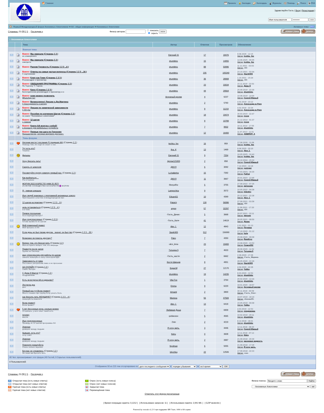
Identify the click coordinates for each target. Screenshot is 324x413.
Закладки (246, 3)
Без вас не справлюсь (33, 351)
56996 (226, 202)
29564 (226, 91)
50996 (226, 67)
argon (173, 208)
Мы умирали (42, 54)
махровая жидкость (253, 341)
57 (205, 208)
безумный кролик (173, 97)
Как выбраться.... (30, 178)
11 (205, 179)
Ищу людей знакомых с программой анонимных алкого (48, 195)
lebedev (247, 192)
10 (205, 197)
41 (205, 220)
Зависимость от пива (32, 261)
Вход (298, 10)
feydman (174, 346)
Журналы (276, 3)
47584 (226, 298)
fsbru (173, 334)
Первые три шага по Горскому (43, 133)
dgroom (247, 215)
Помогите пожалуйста (32, 345)
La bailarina (173, 173)
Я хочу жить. (173, 328)
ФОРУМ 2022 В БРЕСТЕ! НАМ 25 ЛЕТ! (40, 184)
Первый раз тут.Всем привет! (36, 291)
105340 (226, 73)
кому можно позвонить (38, 97)
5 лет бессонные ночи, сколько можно (40, 309)
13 (205, 149)
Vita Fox (173, 280)
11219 (226, 109)
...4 (57, 207)
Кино (38, 90)
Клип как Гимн (43, 78)
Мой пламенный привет (33, 225)
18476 (226, 55)
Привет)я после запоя (32, 249)
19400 (226, 244)
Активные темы (301, 27)
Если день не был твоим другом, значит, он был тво (47, 232)
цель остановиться (31, 207)
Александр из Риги (253, 104)
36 (205, 79)
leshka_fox (249, 56)
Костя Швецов (173, 262)
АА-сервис (186, 410)
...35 (89, 232)
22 (205, 352)
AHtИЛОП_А (249, 134)
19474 (226, 115)
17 (205, 55)
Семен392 (248, 245)
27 (205, 268)
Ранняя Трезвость (45, 67)
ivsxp (246, 116)
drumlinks (173, 61)
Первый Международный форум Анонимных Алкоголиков (40, 27)
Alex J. (247, 151)
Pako (173, 238)
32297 (226, 208)
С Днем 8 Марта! (30, 273)
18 (205, 115)
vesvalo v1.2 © (149, 410)
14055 (226, 61)
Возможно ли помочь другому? (37, 238)
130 (204, 202)
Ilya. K (173, 149)
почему (25, 315)
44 (205, 91)
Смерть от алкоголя (31, 167)
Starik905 (248, 74)
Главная (49, 3)
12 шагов (31, 121)
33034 (226, 85)
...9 (59, 202)
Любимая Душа (173, 310)
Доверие (26, 327)
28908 (226, 79)
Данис (247, 221)
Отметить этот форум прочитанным (162, 394)
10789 (226, 121)
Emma (173, 286)
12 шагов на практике (32, 202)
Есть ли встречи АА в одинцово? (37, 280)
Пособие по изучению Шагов (50, 114)
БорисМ (173, 268)
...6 (66, 67)
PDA (313, 3)
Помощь (291, 3)
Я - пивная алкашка (31, 191)
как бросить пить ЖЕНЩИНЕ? (36, 297)
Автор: (240, 56)
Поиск (303, 3)
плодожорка (249, 311)
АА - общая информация (82, 27)
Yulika (247, 269)
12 (205, 133)
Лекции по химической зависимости (45, 109)
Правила (232, 3)
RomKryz (248, 239)
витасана (248, 186)
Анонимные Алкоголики (108, 27)
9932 (226, 127)
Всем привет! (28, 303)
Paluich (173, 202)
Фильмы (26, 155)
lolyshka (173, 352)
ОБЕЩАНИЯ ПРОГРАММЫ (49, 84)
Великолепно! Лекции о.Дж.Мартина (45, 103)
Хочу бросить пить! (31, 161)
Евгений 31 (173, 55)
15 (205, 61)
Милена (173, 298)
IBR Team (172, 410)
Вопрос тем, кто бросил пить (36, 243)
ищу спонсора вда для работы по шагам (41, 255)
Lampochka (173, 191)
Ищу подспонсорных (32, 219)
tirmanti (173, 292)
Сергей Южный (251, 98)
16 (205, 143)
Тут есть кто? (28, 148)
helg (246, 233)
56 (205, 298)
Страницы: (13, 31)
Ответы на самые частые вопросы (53, 72)
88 (205, 67)
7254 (226, 155)
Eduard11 (173, 197)
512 (204, 232)
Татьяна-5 (173, 250)
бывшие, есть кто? (31, 333)
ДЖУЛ (173, 167)
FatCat (247, 174)
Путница (248, 227)
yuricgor (248, 168)
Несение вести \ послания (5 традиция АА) (42, 142)
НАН (178, 410)
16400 (226, 133)
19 (205, 274)
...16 (84, 72)
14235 (226, 274)
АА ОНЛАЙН (28, 267)
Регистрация (308, 10)
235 (204, 73)
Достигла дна (28, 285)
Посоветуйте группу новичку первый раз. (42, 173)
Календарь (262, 3)
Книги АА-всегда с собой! (40, 127)
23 (205, 85)
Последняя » (37, 31)
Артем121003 (173, 161)
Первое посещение (31, 213)
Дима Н (247, 86)
